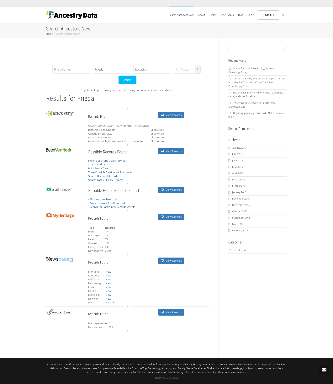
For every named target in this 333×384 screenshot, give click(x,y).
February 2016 (240, 186)
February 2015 (240, 230)
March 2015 (238, 224)
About (201, 15)
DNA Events (227, 15)
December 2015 (241, 198)
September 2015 (241, 217)
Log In (251, 15)
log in (97, 90)
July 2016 (237, 154)
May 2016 (237, 166)
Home (49, 33)
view (108, 271)
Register (268, 15)
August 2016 (239, 147)
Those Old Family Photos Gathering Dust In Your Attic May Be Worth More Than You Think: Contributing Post (257, 82)
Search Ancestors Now (181, 15)
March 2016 (238, 179)
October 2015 (239, 211)
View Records (173, 115)
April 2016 (237, 173)
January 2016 (239, 192)
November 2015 (241, 205)
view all (110, 302)
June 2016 (237, 160)
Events (212, 15)
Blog (240, 15)
